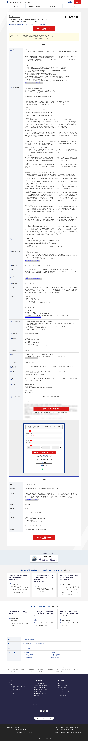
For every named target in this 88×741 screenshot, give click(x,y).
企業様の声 (36, 695)
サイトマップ (11, 693)
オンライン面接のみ (27, 655)
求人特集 (10, 682)
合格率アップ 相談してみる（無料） (44, 29)
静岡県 (44, 643)
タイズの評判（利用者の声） (40, 693)
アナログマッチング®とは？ (40, 687)
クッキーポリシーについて (76, 732)
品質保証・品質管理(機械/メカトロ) (30, 639)
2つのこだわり (62, 687)
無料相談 (78, 2)
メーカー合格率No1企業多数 (40, 685)
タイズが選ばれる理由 (39, 683)
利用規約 (56, 732)
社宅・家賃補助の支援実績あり (29, 657)
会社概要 (61, 689)
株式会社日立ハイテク (14, 17)
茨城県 (27, 643)
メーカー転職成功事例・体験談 (15, 689)
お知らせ (61, 697)
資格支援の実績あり (56, 657)
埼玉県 (30, 643)
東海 (41, 643)
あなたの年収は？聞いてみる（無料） (33, 317)
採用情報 (35, 705)
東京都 (37, 643)
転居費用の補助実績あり (56, 655)
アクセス (61, 693)
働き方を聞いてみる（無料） (31, 357)
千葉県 (34, 643)
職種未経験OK (26, 652)
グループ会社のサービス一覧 (44, 718)
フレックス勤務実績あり (56, 654)
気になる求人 (70, 2)
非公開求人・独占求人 (39, 691)
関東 (23, 643)
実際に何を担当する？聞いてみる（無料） (33, 82)
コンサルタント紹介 (64, 691)
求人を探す (16, 6)
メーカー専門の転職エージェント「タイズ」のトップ (17, 667)
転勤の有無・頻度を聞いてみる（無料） (33, 278)
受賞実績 (10, 680)
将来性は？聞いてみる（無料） (31, 499)
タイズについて (53, 6)
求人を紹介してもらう (13, 684)
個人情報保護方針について (65, 732)
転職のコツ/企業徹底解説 (34, 6)
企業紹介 (61, 680)
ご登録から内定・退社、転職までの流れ (17, 686)
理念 (60, 683)
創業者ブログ (62, 695)
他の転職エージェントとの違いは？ (42, 689)
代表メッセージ (63, 685)
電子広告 (44, 704)
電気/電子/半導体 (27, 648)
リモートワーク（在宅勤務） (29, 654)
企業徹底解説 (11, 687)
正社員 (53, 652)
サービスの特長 (38, 680)
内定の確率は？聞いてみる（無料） (32, 260)
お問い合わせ (52, 704)
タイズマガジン (71, 6)
